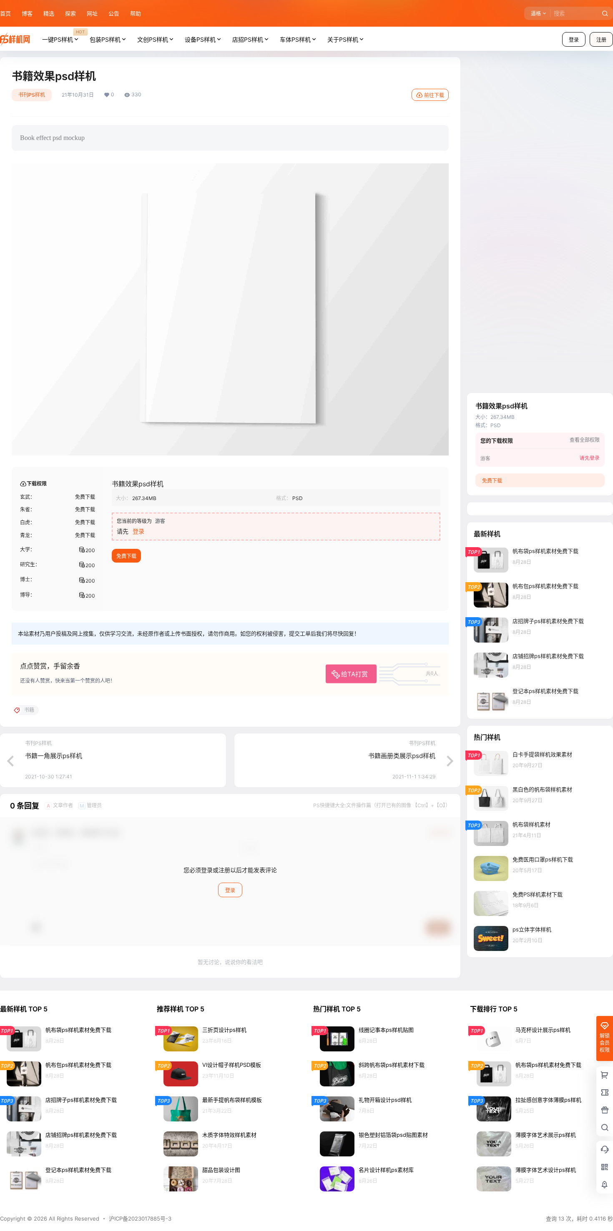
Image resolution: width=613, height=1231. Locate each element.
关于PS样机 (342, 39)
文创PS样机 (152, 39)
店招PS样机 (247, 39)
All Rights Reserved (73, 1218)
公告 (113, 13)
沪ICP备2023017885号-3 (140, 1218)
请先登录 (590, 458)
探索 (70, 13)
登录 (574, 40)
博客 (27, 13)
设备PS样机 (200, 39)
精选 (48, 13)
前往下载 (434, 95)
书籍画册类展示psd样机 (401, 756)
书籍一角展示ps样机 (53, 756)
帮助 (135, 13)
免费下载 (126, 556)
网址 (92, 13)
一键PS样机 (63, 36)
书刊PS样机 (31, 95)
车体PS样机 (295, 39)
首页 (5, 13)
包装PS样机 (105, 39)
